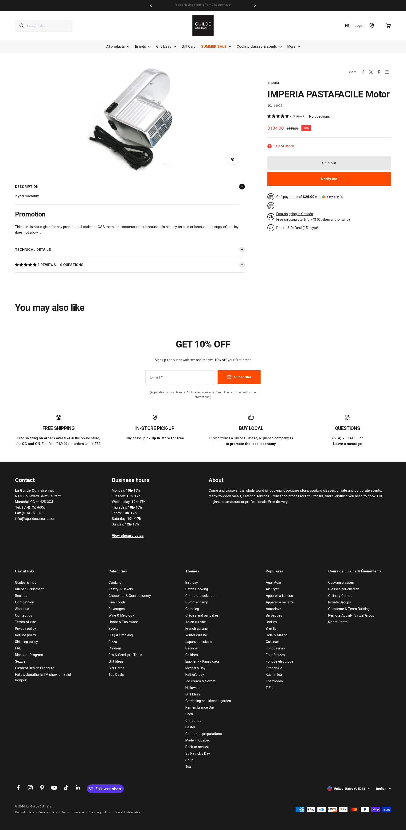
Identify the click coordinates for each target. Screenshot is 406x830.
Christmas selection (200, 596)
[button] (26, 265)
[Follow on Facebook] (18, 787)
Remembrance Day (200, 707)
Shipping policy (26, 642)
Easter (190, 727)
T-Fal (269, 688)
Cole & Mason (277, 635)
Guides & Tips (25, 582)
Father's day (194, 674)
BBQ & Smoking (121, 635)
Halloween (193, 688)
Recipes (21, 596)
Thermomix (274, 681)
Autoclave (273, 609)
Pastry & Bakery (121, 589)
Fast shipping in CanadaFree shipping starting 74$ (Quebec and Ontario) (313, 217)
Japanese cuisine (198, 642)
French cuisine (196, 628)
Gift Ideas (163, 46)
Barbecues (274, 615)
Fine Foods (117, 602)
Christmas (193, 720)
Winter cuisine (196, 635)
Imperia (273, 83)
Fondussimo (275, 648)
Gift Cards (116, 668)
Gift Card (188, 46)
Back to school (197, 747)
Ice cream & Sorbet (200, 681)
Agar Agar (273, 582)
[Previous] (151, 5)
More (291, 46)
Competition (24, 602)
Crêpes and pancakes (202, 615)
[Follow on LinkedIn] (78, 787)
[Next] (255, 5)
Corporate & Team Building (349, 609)
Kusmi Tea (274, 674)
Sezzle (20, 661)
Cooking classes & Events (257, 46)
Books (113, 628)
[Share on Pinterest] (379, 72)
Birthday (191, 582)
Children (115, 648)
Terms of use (25, 622)
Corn (189, 714)
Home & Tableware (123, 622)
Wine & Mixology (121, 615)
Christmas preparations (203, 734)
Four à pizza (275, 655)
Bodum (271, 622)
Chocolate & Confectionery (130, 596)
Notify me (329, 179)
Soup (189, 760)
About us (22, 609)
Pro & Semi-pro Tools (125, 655)
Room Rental (338, 622)
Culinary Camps (340, 596)
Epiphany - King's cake (202, 661)
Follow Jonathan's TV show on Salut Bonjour (43, 677)
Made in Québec (197, 740)
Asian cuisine (195, 622)
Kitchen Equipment (29, 589)
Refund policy (25, 635)
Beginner (192, 648)
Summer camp (196, 602)
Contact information (127, 812)
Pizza (113, 642)
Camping (192, 609)
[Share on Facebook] (363, 72)
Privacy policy (25, 628)
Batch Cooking (196, 589)
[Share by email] (387, 72)
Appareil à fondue (279, 596)
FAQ (18, 648)
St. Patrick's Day (197, 753)
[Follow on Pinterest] (42, 787)
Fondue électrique (279, 661)
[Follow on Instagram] (30, 787)
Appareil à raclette (280, 602)
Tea (188, 766)
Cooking (115, 582)
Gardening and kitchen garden (208, 701)
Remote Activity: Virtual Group (351, 615)
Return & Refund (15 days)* (297, 228)
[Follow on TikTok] (66, 787)
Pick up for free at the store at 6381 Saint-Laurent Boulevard (203, 5)
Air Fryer (272, 589)
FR (347, 25)
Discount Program (29, 655)
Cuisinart (272, 642)
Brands (140, 46)
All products (115, 46)
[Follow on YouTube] (54, 787)
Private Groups (339, 602)
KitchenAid (274, 668)
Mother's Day (195, 668)
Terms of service (73, 812)
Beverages (117, 609)
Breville (271, 628)
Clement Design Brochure (34, 668)
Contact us (23, 615)
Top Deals (116, 674)
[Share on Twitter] (371, 72)
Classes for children (343, 589)
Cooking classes (341, 582)
